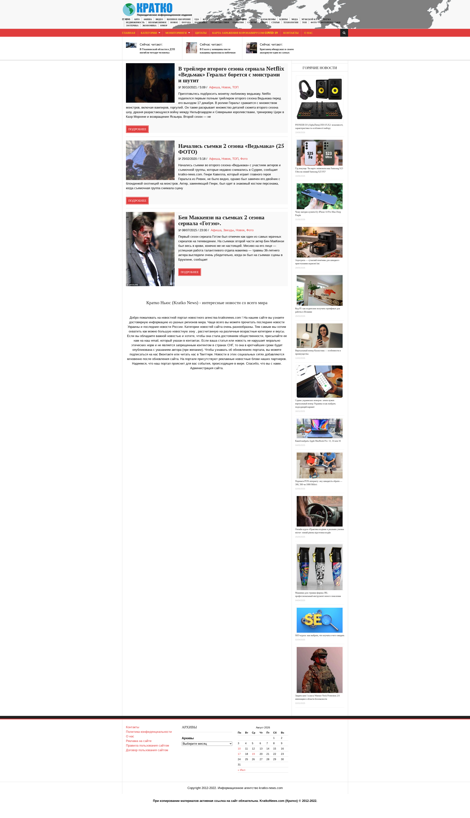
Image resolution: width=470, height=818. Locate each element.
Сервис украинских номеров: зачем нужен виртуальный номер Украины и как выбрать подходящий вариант (315, 403)
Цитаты (201, 33)
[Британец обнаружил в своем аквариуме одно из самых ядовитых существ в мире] (251, 47)
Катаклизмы (268, 19)
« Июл (241, 769)
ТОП (304, 22)
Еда (197, 19)
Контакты (291, 33)
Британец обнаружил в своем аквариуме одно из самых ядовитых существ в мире (277, 52)
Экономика (149, 25)
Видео (159, 19)
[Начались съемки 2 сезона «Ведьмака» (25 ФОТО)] (150, 160)
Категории (149, 33)
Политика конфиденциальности (149, 732)
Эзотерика (132, 25)
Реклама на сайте (138, 741)
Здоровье (241, 19)
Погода (186, 22)
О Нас (308, 33)
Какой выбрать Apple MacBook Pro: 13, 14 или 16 (318, 441)
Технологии (290, 22)
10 (239, 748)
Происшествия (220, 22)
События (238, 22)
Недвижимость (135, 22)
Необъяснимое (157, 22)
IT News (126, 19)
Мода (295, 19)
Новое (174, 22)
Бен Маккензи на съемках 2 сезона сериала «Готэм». (221, 220)
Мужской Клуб (310, 19)
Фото (314, 22)
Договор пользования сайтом (147, 750)
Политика (201, 22)
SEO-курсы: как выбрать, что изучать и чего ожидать (319, 635)
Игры (254, 19)
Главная (128, 33)
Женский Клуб (211, 19)
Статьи (276, 22)
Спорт (264, 22)
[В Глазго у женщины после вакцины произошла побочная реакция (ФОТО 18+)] (191, 47)
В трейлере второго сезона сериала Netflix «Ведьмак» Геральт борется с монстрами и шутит (231, 75)
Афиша (148, 19)
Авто (137, 19)
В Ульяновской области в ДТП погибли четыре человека (157, 51)
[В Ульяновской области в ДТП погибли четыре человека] (131, 45)
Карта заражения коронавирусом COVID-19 (245, 33)
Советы (251, 22)
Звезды (228, 19)
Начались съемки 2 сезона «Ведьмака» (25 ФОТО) (231, 149)
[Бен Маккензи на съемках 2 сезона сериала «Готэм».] (150, 249)
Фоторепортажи (330, 22)
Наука (327, 19)
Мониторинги (176, 33)
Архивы (188, 738)
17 (239, 753)
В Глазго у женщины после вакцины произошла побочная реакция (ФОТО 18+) (218, 52)
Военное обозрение (179, 19)
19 (253, 753)
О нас (130, 736)
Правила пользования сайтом (147, 745)
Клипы (283, 19)
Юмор (163, 25)
